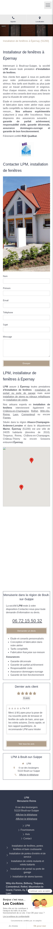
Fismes (7, 417)
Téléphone (8, 312)
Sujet (5, 324)
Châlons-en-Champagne (16, 411)
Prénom (7, 288)
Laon (15, 414)
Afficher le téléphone (29, 774)
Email (5, 300)
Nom (5, 276)
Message (7, 336)
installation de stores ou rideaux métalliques (26, 396)
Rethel (34, 411)
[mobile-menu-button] (48, 5)
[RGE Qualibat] (26, 149)
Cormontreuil (28, 414)
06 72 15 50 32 (27, 620)
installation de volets (17, 400)
